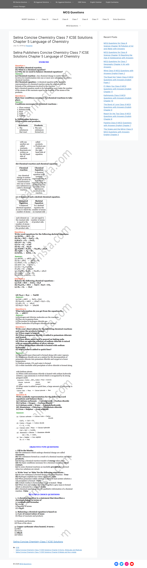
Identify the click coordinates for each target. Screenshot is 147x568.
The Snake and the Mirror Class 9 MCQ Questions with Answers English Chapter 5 (118, 132)
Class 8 (65, 19)
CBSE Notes (82, 2)
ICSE (17, 547)
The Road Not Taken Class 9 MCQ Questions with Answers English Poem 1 (118, 80)
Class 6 (85, 19)
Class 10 (45, 19)
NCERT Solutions (28, 19)
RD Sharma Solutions (20, 2)
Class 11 (95, 19)
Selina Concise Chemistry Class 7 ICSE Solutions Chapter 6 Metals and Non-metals (46, 552)
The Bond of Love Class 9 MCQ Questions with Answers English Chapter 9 (117, 107)
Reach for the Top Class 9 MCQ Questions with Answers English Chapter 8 (117, 116)
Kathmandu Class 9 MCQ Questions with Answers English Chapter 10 (117, 98)
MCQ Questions (73, 12)
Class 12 (106, 19)
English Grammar (96, 2)
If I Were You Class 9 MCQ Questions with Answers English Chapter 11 (117, 89)
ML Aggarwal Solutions (63, 2)
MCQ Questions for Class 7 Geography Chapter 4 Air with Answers (116, 64)
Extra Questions (119, 19)
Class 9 (55, 19)
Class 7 (75, 19)
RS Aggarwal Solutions (41, 2)
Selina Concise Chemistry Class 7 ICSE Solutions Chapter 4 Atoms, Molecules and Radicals (49, 550)
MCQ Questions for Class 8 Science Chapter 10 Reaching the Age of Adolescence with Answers (118, 55)
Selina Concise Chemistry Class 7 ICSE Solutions (38, 541)
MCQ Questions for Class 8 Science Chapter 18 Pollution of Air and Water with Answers (118, 46)
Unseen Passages (19, 6)
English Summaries (112, 2)
